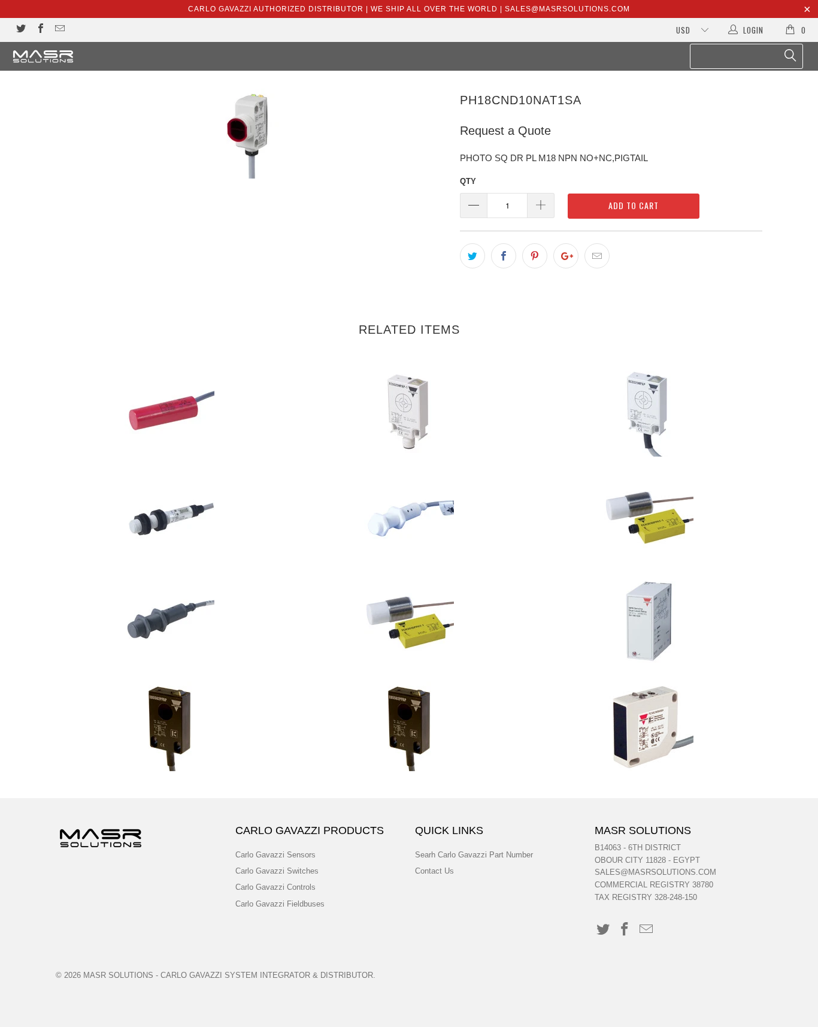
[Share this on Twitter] (472, 255)
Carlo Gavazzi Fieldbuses (280, 903)
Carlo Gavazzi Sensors (275, 854)
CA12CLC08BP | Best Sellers (169, 516)
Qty (468, 181)
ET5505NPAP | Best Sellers (409, 726)
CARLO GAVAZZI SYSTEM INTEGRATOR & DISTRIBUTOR (266, 975)
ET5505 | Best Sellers (169, 726)
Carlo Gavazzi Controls (275, 887)
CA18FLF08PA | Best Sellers (409, 516)
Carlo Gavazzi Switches (277, 870)
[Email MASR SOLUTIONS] (59, 29)
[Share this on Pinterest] (534, 255)
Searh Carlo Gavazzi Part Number (474, 854)
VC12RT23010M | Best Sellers (169, 412)
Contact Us (434, 870)
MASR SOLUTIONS (118, 975)
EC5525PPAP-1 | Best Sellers (409, 412)
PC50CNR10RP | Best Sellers (648, 726)
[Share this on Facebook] (503, 255)
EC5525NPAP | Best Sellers (648, 412)
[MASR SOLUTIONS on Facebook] (39, 29)
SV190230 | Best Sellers (648, 621)
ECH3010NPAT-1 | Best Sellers (648, 516)
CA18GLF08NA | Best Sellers (169, 621)
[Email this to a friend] (597, 255)
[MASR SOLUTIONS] (71, 56)
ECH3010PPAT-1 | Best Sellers (409, 621)
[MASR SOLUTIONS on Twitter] (20, 29)
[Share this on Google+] (565, 255)
